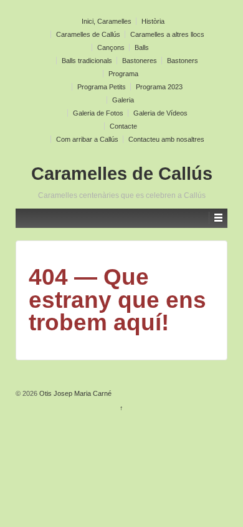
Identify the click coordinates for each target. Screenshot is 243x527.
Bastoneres (139, 60)
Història (152, 21)
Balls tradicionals (87, 60)
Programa (123, 73)
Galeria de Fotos (98, 113)
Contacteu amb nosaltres (166, 139)
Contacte (123, 126)
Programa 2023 (159, 87)
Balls (142, 47)
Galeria (123, 100)
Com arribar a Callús (87, 139)
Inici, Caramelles (106, 21)
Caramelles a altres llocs (167, 34)
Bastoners (182, 60)
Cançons (111, 47)
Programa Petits (101, 87)
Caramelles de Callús (88, 34)
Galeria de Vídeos (160, 113)
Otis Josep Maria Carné (74, 393)
